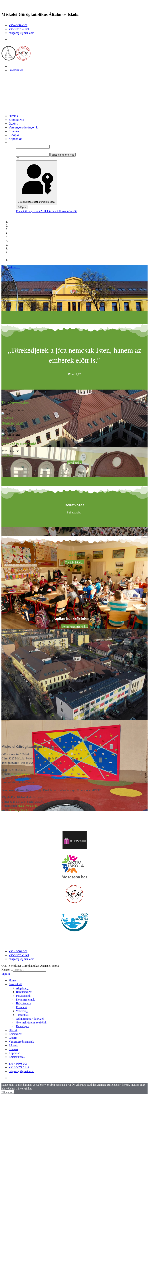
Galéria (13, 123)
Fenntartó (22, 93)
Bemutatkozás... (10, 267)
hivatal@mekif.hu (28, 805)
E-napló (14, 135)
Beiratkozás (16, 119)
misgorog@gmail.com (21, 33)
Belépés (21, 207)
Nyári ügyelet (12, 423)
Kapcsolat (15, 138)
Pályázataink (24, 81)
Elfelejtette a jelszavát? (29, 211)
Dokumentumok (26, 85)
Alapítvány (23, 74)
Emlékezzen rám (29, 158)
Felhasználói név (25, 142)
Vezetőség (23, 96)
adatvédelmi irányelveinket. (16, 1088)
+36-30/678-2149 (19, 29)
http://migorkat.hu (19, 810)
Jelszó (19, 150)
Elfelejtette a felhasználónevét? (60, 211)
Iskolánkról (16, 70)
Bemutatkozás (25, 77)
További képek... (74, 562)
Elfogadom (7, 1092)
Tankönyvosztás (15, 402)
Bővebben (7, 417)
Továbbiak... (74, 462)
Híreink (13, 116)
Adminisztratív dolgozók (31, 104)
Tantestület (23, 100)
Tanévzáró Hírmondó (18, 444)
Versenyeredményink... (74, 626)
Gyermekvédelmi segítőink (33, 108)
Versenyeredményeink (23, 127)
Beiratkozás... (74, 512)
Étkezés (14, 131)
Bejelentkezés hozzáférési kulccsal (36, 202)
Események (23, 112)
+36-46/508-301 (18, 25)
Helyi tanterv (24, 89)
